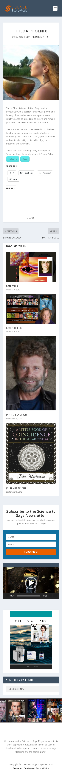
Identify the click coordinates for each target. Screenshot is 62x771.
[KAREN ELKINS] (31, 308)
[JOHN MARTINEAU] (31, 453)
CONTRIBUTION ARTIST (38, 36)
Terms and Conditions (23, 768)
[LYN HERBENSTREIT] (31, 373)
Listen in (12, 159)
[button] (31, 583)
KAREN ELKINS (14, 327)
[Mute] (50, 595)
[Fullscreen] (55, 595)
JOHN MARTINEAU (16, 488)
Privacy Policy (42, 768)
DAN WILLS (12, 286)
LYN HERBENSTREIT (17, 414)
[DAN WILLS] (31, 267)
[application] (31, 583)
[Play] (7, 595)
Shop (25, 159)
